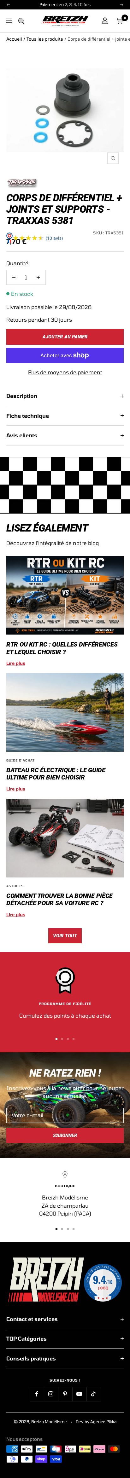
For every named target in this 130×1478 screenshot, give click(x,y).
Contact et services (32, 1319)
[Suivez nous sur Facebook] (37, 1394)
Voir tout (65, 936)
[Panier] (120, 21)
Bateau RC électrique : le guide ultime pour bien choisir (55, 773)
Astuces (15, 886)
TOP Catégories (26, 1338)
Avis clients (21, 435)
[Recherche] (21, 21)
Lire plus (15, 663)
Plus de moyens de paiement (65, 372)
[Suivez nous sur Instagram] (51, 1394)
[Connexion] (104, 20)
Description (21, 396)
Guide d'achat (20, 760)
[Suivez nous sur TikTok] (93, 1394)
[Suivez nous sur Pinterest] (65, 1394)
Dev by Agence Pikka (96, 1421)
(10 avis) (54, 238)
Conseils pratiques (31, 1358)
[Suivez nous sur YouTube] (79, 1394)
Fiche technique (27, 415)
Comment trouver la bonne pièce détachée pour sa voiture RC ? (59, 899)
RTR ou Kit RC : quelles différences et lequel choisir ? (62, 648)
